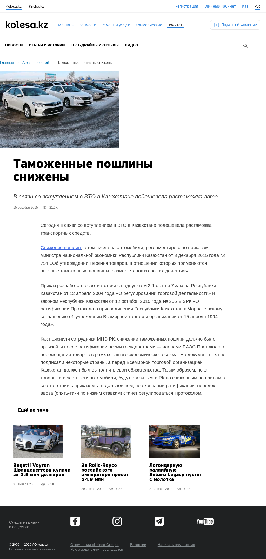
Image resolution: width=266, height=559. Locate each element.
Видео (131, 45)
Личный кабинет (220, 6)
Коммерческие (149, 24)
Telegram (159, 521)
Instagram (117, 521)
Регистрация (186, 6)
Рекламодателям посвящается (96, 549)
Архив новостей (35, 62)
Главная (7, 62)
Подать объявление (238, 24)
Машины (66, 24)
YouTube (205, 521)
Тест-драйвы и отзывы (95, 45)
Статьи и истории (47, 45)
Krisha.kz (36, 6)
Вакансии (138, 545)
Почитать (175, 24)
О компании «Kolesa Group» (94, 545)
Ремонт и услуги (116, 24)
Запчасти (87, 24)
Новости (14, 45)
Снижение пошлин (61, 247)
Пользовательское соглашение (32, 549)
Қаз (245, 6)
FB (75, 521)
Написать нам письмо (176, 545)
